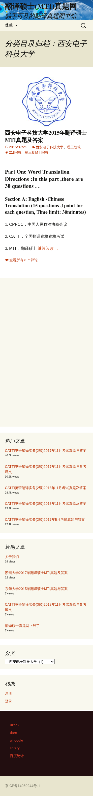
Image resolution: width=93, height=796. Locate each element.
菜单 (9, 25)
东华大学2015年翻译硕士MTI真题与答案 (36, 589)
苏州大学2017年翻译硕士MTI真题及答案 (36, 573)
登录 (8, 701)
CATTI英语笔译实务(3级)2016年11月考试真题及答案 (45, 504)
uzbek (14, 725)
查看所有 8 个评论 (23, 260)
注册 (8, 693)
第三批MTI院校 (36, 152)
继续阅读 (48, 248)
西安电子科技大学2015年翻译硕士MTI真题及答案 (46, 136)
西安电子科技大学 (49, 147)
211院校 (15, 152)
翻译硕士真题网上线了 (22, 626)
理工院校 (74, 147)
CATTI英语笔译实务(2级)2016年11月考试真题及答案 (45, 488)
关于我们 (12, 557)
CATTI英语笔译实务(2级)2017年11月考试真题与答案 (45, 451)
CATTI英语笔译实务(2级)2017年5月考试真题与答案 (45, 520)
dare (13, 733)
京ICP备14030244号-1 (22, 786)
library (15, 748)
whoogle (16, 740)
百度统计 (17, 756)
